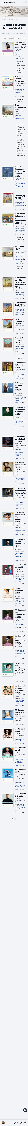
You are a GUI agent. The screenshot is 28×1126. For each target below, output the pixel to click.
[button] (25, 2)
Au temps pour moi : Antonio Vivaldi (10, 21)
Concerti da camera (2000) (20, 731)
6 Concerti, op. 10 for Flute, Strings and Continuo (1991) (20, 282)
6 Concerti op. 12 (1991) (20, 321)
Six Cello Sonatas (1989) (19, 340)
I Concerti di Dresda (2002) (20, 796)
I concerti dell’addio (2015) (20, 365)
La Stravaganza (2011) (20, 107)
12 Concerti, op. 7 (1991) (20, 195)
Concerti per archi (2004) (20, 567)
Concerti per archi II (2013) (20, 590)
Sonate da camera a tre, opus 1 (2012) (20, 44)
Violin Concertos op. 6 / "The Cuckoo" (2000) (20, 171)
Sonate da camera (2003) (19, 712)
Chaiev (10, 19)
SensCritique (4, 19)
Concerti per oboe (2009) (20, 750)
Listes (14, 19)
